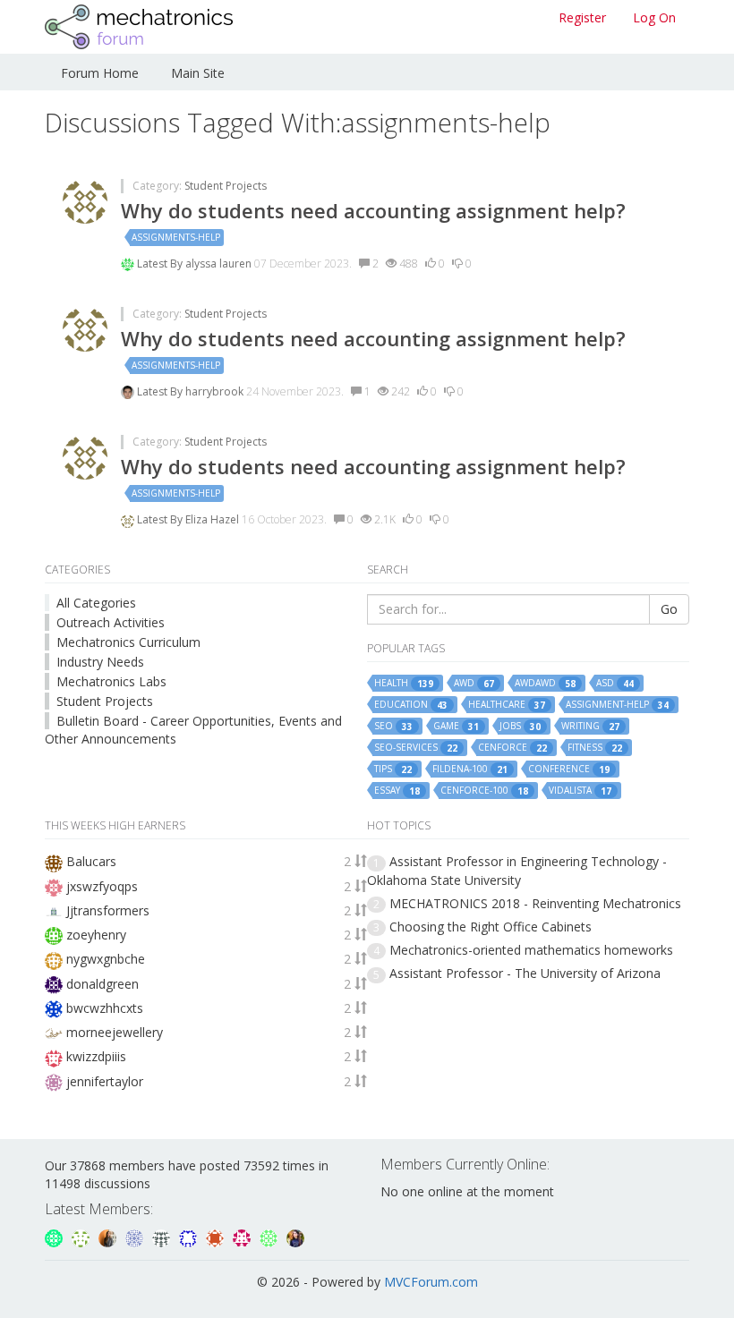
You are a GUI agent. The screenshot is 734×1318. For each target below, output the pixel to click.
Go (669, 608)
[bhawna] (295, 1236)
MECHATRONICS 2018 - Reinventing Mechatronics (535, 903)
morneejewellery (114, 1032)
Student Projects (225, 185)
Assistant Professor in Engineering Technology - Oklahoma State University (517, 870)
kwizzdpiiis (96, 1056)
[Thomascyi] (216, 1236)
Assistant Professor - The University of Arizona (525, 973)
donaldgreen (102, 983)
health (403, 683)
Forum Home (100, 72)
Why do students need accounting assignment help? (373, 210)
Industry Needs (100, 661)
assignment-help (617, 704)
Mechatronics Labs (111, 681)
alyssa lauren (219, 263)
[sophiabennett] (109, 1236)
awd (474, 683)
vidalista (580, 790)
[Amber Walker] (163, 1236)
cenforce (512, 747)
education (411, 704)
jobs (520, 726)
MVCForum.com (431, 1281)
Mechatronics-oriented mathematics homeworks (531, 949)
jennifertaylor (104, 1081)
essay (397, 790)
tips (393, 769)
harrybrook (215, 391)
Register (582, 17)
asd (615, 683)
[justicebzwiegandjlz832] (243, 1236)
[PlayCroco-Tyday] (270, 1236)
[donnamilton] (82, 1236)
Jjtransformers (107, 910)
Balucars (91, 861)
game (456, 726)
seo (393, 726)
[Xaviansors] (136, 1236)
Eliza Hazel (213, 519)
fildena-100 (470, 769)
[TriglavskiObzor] (55, 1236)
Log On (654, 17)
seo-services (415, 747)
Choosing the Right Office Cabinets (490, 926)
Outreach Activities (110, 622)
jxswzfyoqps (102, 886)
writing (590, 726)
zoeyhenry (96, 934)
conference (569, 769)
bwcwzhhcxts (104, 1007)
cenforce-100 (484, 790)
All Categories (96, 602)
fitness (595, 747)
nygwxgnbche (105, 958)
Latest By (161, 263)
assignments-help (176, 237)
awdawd (545, 683)
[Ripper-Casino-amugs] (190, 1236)
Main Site (198, 72)
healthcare (506, 704)
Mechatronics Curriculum (128, 641)
